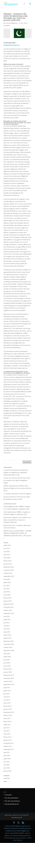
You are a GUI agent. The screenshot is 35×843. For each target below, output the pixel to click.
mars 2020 (7, 666)
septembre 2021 (9, 613)
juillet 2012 (7, 725)
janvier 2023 (8, 564)
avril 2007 (7, 768)
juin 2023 (7, 548)
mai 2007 (7, 765)
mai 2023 (7, 551)
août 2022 (7, 579)
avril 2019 (7, 700)
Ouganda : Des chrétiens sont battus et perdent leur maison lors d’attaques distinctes (17, 519)
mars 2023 (7, 558)
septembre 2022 (9, 576)
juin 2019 (7, 694)
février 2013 (7, 721)
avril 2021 (7, 629)
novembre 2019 (9, 678)
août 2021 (7, 616)
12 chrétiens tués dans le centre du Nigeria (17, 494)
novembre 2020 (9, 644)
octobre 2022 (8, 573)
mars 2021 (7, 632)
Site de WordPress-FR (12, 804)
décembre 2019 (9, 675)
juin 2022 (7, 585)
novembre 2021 (9, 607)
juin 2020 (7, 660)
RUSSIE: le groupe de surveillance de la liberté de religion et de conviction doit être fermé (17, 488)
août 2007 (7, 755)
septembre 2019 (9, 684)
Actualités (7, 25)
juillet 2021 (7, 619)
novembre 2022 (9, 570)
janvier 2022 (8, 601)
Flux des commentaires (12, 801)
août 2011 (7, 752)
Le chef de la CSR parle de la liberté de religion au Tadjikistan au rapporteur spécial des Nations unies (16, 472)
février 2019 (7, 706)
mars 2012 (7, 734)
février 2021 (7, 635)
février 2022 (7, 598)
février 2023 (7, 561)
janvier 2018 (8, 715)
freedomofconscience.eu (12, 45)
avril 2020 (7, 663)
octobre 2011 (8, 746)
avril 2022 (7, 592)
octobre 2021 (8, 610)
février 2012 (7, 737)
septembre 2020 (9, 650)
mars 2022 (7, 595)
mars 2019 (7, 703)
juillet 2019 (7, 691)
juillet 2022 (7, 582)
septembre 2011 (9, 749)
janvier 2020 (8, 672)
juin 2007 (7, 762)
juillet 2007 (7, 759)
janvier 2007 (8, 771)
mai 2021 (7, 626)
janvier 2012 (8, 740)
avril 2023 (7, 555)
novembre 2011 (9, 743)
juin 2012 (7, 728)
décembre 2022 (9, 567)
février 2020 (7, 669)
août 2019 (7, 687)
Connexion (8, 795)
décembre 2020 (9, 641)
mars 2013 (7, 718)
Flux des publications (11, 798)
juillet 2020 (7, 657)
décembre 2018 (9, 712)
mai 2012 (7, 731)
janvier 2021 (8, 638)
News (5, 781)
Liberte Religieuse (11, 23)
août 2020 (7, 653)
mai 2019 (7, 697)
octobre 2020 (8, 647)
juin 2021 (7, 623)
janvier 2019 (8, 709)
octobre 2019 (8, 681)
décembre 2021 (9, 604)
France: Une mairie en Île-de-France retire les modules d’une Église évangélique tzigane (17, 480)
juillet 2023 (7, 545)
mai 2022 (7, 589)
